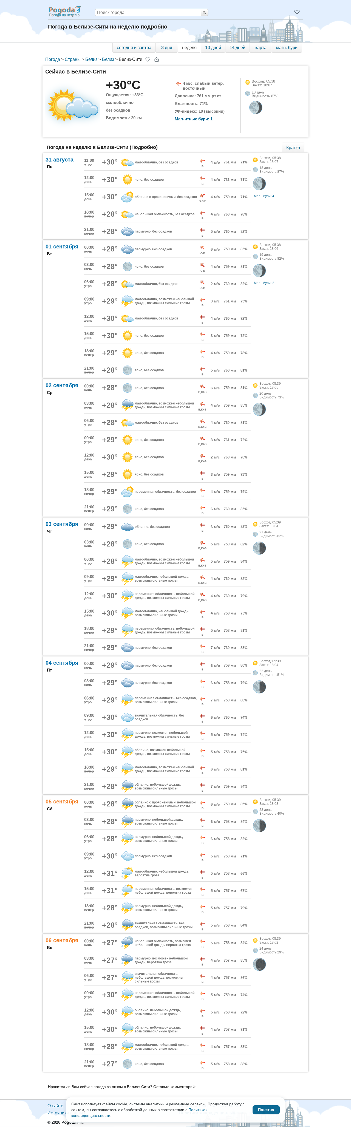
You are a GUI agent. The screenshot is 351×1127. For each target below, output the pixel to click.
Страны (73, 59)
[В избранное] (148, 59)
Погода (52, 59)
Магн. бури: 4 (264, 196)
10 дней (213, 47)
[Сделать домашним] (156, 59)
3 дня (166, 47)
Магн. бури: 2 (264, 283)
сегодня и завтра (134, 47)
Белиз (91, 59)
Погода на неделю (64, 11)
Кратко (293, 147)
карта (261, 47)
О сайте (55, 1105)
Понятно (266, 1110)
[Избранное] (297, 12)
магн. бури (287, 47)
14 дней (237, 47)
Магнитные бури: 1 (194, 119)
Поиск (204, 12)
